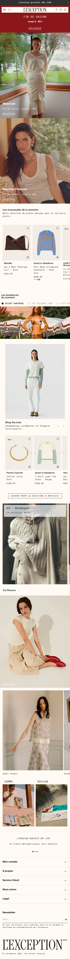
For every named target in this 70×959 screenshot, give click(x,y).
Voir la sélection (35, 324)
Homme (9, 781)
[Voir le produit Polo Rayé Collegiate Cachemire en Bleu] (35, 279)
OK (66, 919)
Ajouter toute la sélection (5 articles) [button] (35, 496)
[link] (35, 544)
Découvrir (35, 28)
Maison (43, 781)
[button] (68, 3)
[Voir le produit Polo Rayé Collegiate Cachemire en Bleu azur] (38, 279)
